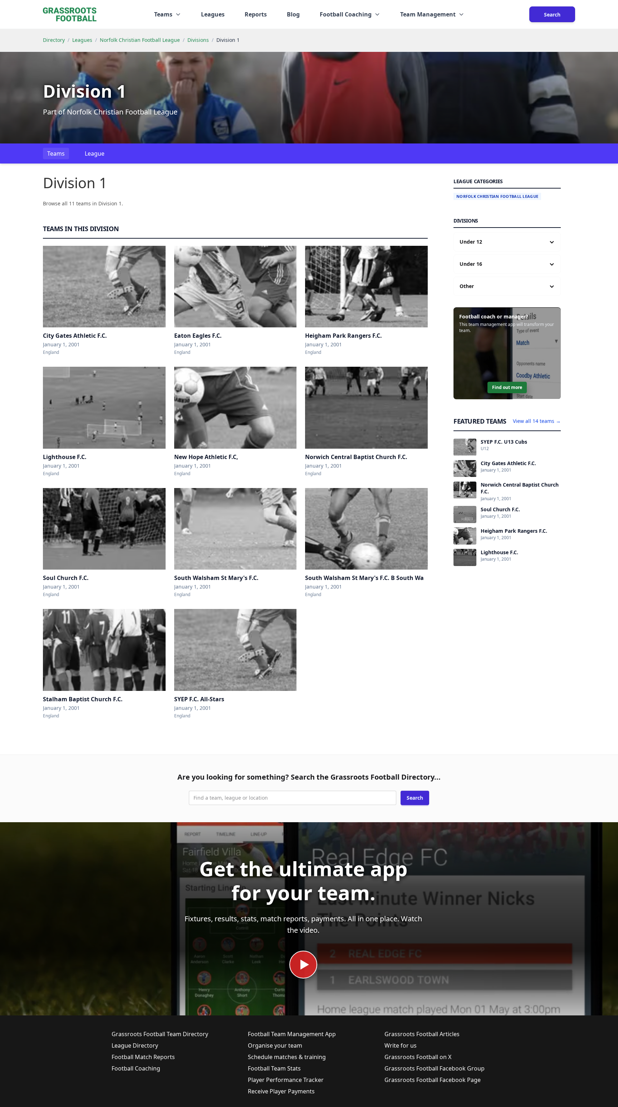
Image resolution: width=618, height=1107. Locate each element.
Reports (256, 14)
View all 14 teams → (537, 421)
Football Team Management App (292, 1034)
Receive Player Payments (281, 1091)
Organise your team (275, 1045)
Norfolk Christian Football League (140, 39)
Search (552, 14)
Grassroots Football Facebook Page (432, 1080)
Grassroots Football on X (417, 1057)
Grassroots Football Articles (422, 1034)
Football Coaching (136, 1068)
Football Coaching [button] (346, 14)
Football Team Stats (274, 1068)
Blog (293, 14)
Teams (56, 153)
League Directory (135, 1045)
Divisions (198, 39)
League (94, 153)
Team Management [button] (428, 14)
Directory (54, 39)
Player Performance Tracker (286, 1080)
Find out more (507, 388)
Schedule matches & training (287, 1057)
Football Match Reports (143, 1057)
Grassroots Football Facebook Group (434, 1068)
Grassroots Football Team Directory (160, 1034)
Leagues (213, 14)
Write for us (400, 1045)
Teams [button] (163, 14)
